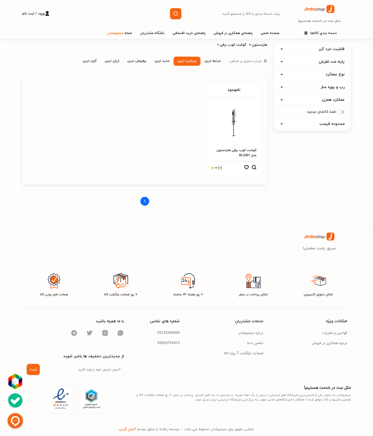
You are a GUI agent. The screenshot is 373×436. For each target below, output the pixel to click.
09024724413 (168, 343)
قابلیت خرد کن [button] (332, 49)
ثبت (33, 369)
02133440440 (168, 333)
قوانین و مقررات (334, 333)
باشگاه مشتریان (152, 33)
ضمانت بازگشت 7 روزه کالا (243, 353)
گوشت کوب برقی (233, 44)
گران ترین (90, 61)
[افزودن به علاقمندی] (246, 168)
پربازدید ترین (187, 61)
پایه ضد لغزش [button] (332, 61)
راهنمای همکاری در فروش (233, 33)
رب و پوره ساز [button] (333, 87)
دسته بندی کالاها (323, 33)
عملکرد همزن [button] (333, 100)
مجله (119, 33)
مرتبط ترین (213, 61)
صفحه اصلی (270, 33)
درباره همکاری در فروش (329, 343)
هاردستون (259, 44)
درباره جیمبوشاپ (250, 333)
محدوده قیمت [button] (332, 124)
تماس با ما (255, 343)
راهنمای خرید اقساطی (189, 33)
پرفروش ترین (136, 61)
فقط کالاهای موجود (321, 111)
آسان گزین (127, 429)
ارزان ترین (112, 61)
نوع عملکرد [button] (335, 74)
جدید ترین (162, 61)
